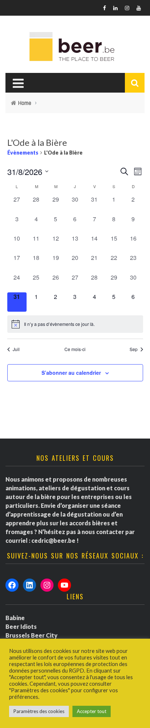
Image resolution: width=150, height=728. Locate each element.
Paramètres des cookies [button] (38, 711)
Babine (15, 617)
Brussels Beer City (31, 635)
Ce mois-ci (75, 349)
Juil (16, 349)
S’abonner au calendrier (71, 372)
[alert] (75, 324)
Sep (134, 349)
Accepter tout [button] (91, 711)
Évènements (22, 152)
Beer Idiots (21, 626)
